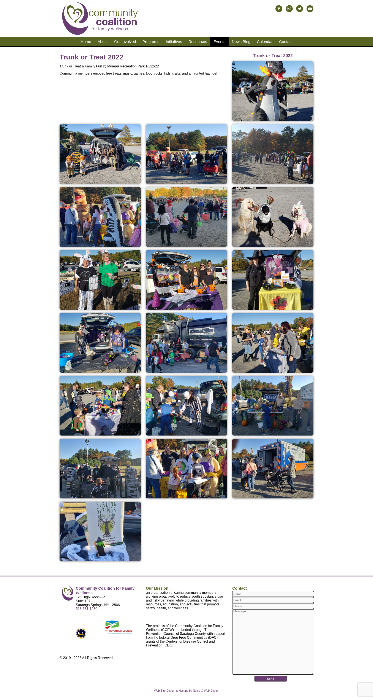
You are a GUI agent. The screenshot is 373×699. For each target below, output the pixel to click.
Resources (197, 42)
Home (86, 42)
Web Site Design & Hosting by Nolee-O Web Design (186, 690)
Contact (285, 42)
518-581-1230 (86, 609)
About (103, 42)
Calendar (265, 42)
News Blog (241, 42)
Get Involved (125, 42)
